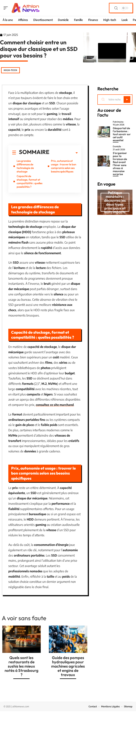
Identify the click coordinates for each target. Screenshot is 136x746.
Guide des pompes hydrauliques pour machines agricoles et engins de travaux (68, 666)
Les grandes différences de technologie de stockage (25, 166)
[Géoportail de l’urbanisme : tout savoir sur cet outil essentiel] (103, 131)
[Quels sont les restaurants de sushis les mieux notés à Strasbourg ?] (21, 639)
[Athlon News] (25, 8)
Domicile (117, 146)
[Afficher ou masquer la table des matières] (63, 153)
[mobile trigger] (7, 8)
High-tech (10, 70)
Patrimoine (118, 122)
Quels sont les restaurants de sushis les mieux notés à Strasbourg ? (21, 666)
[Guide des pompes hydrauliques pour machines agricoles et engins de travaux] (68, 639)
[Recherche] (116, 8)
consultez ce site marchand (55, 405)
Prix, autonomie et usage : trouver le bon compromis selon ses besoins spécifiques (63, 166)
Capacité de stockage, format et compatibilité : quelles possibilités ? (29, 181)
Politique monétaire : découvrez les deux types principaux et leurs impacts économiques (115, 204)
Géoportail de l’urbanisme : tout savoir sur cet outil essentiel (122, 134)
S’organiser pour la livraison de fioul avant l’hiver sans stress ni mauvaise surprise (120, 163)
